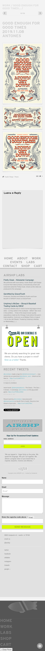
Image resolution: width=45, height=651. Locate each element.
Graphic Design (9, 176)
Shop (25, 266)
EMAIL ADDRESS (9, 438)
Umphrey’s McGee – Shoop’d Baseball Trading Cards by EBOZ (20, 304)
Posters (17, 176)
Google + (7, 569)
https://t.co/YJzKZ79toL (25, 403)
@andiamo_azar (25, 376)
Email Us (7, 539)
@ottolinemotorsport (29, 374)
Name (4, 477)
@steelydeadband (18, 388)
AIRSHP (22, 607)
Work (36, 258)
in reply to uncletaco (10, 383)
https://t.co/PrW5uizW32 (15, 392)
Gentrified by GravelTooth (14, 293)
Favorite (40, 383)
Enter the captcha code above (14, 517)
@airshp (7, 543)
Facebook (7, 554)
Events (16, 262)
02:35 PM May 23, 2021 (9, 394)
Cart (38, 266)
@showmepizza (9, 401)
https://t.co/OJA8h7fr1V (17, 378)
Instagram (7, 561)
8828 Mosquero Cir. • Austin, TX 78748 (17, 535)
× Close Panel (6, 649)
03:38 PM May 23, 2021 (9, 381)
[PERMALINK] (37, 176)
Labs (30, 262)
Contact (10, 266)
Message (5, 496)
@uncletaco (7, 374)
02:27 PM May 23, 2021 (9, 406)
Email (4, 487)
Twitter (6, 550)
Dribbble (7, 557)
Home (8, 258)
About (22, 258)
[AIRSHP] (22, 469)
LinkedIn (7, 565)
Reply (35, 383)
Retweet (37, 383)
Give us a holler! (11, 359)
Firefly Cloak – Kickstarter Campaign (19, 280)
